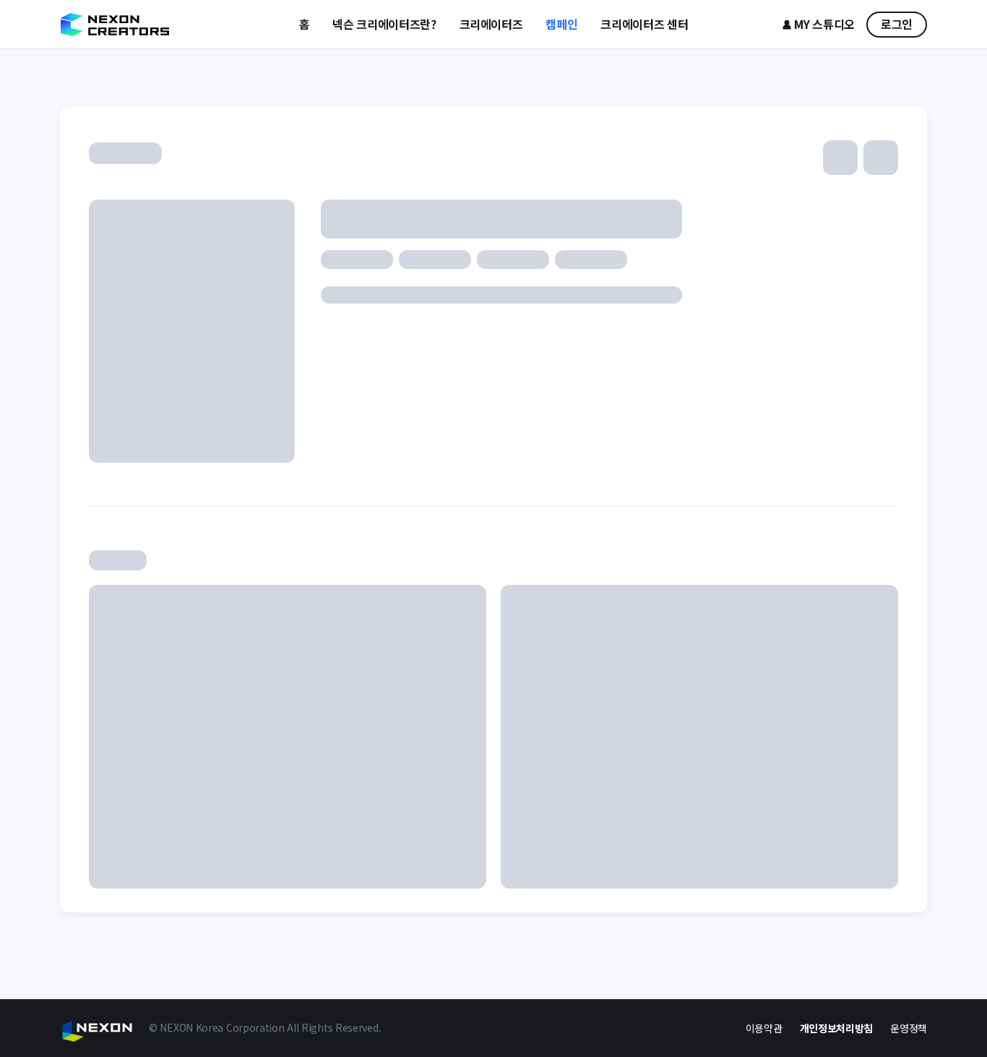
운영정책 (908, 1028)
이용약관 (764, 1028)
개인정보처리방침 (837, 1028)
